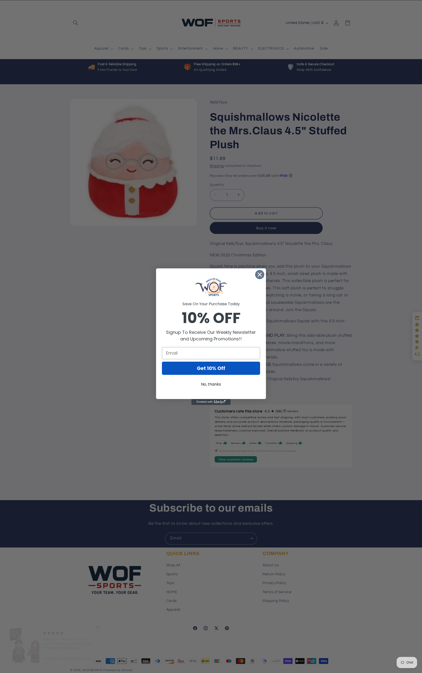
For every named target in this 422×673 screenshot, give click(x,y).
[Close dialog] (259, 274)
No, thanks (211, 384)
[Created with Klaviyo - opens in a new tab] (211, 402)
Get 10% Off (211, 368)
